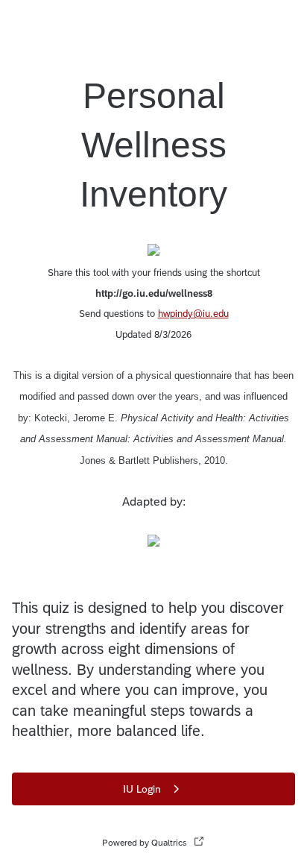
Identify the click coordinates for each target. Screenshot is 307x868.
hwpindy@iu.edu (193, 313)
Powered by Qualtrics (144, 842)
